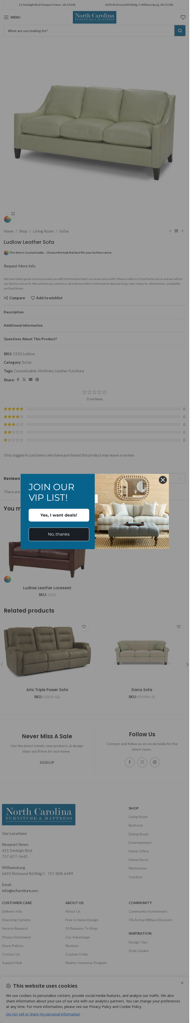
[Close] (163, 480)
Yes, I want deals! (58, 515)
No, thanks (59, 534)
